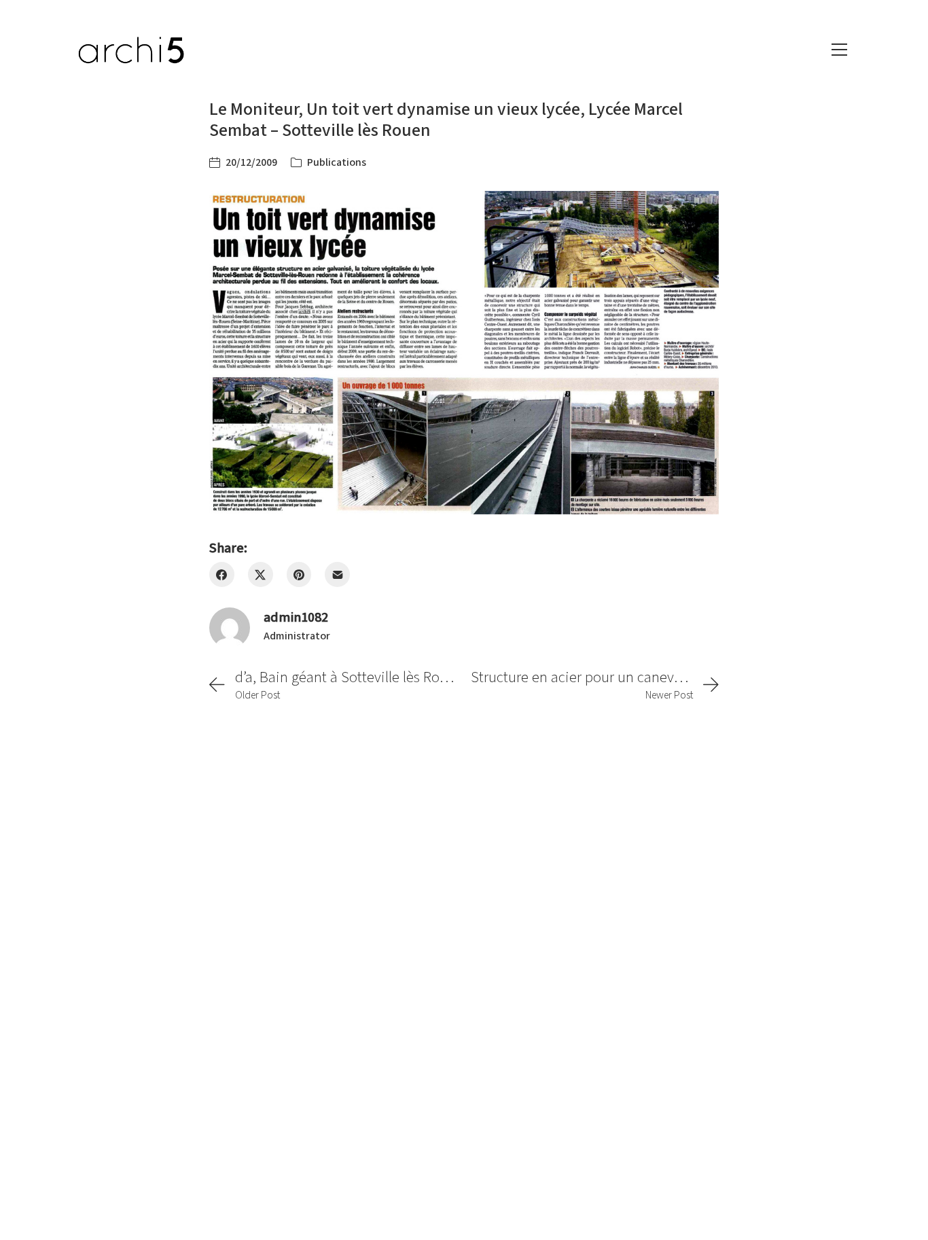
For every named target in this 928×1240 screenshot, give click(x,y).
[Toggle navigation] (839, 49)
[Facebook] (221, 574)
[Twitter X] (260, 574)
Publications (336, 162)
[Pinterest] (299, 574)
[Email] (337, 574)
